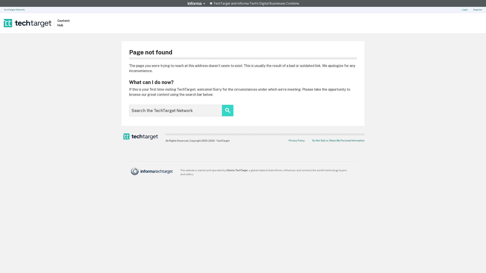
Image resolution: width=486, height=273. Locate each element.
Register (477, 10)
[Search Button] (227, 110)
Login (465, 10)
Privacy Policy (297, 140)
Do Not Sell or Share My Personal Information (338, 140)
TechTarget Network (14, 10)
